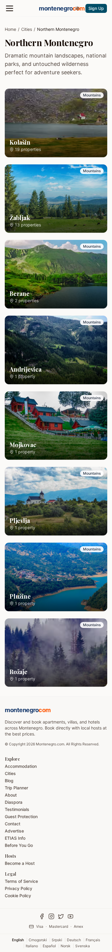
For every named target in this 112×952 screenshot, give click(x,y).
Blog (9, 780)
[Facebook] (42, 916)
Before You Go (19, 845)
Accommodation (21, 766)
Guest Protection (21, 816)
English (18, 940)
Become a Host (20, 863)
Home (10, 29)
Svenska (82, 946)
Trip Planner (16, 787)
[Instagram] (51, 916)
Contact (12, 823)
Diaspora (13, 802)
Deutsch (74, 940)
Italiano (32, 946)
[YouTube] (70, 916)
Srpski (57, 940)
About (11, 794)
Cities (26, 29)
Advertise (14, 830)
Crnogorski (38, 940)
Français (93, 940)
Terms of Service (21, 881)
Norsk (65, 946)
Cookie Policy (18, 895)
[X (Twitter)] (61, 916)
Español (49, 946)
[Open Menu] (9, 8)
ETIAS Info (15, 838)
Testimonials (17, 809)
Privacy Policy (18, 888)
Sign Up (96, 8)
